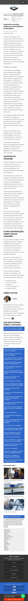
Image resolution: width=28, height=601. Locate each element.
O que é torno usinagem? (11, 448)
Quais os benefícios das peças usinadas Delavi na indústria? (12, 433)
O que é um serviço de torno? (12, 437)
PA (14, 521)
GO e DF (8, 521)
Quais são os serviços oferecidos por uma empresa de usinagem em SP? (13, 408)
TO (6, 526)
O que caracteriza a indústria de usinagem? (12, 416)
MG (7, 519)
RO (19, 524)
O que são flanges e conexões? (12, 381)
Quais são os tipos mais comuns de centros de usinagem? (13, 350)
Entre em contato (14, 570)
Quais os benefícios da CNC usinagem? (12, 388)
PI (14, 524)
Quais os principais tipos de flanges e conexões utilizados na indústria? (13, 384)
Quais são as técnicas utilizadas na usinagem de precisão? (13, 460)
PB (12, 524)
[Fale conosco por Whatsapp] (23, 596)
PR (13, 519)
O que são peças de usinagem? (12, 425)
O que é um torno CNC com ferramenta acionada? (11, 377)
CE (4, 521)
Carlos (12, 33)
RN (16, 524)
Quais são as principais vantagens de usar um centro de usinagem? (13, 328)
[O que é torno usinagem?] (14, 505)
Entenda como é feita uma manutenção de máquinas (13, 481)
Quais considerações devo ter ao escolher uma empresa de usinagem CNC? (14, 372)
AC (16, 521)
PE (20, 519)
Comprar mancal (15, 21)
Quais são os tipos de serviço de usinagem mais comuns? (13, 444)
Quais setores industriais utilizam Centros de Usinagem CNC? (13, 363)
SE (4, 526)
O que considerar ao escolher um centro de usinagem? (13, 354)
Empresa (14, 566)
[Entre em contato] (10, 67)
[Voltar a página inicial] (14, 8)
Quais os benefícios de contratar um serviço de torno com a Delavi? (14, 440)
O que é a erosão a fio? (10, 412)
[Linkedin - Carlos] (12, 319)
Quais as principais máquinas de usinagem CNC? (13, 367)
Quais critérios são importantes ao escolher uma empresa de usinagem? (13, 398)
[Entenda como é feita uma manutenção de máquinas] (14, 474)
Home (14, 562)
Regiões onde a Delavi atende (12, 516)
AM (11, 521)
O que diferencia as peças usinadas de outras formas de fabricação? (13, 429)
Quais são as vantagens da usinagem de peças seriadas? (12, 456)
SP (11, 519)
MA (5, 524)
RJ (4, 519)
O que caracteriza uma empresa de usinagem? (13, 393)
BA (22, 519)
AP (20, 521)
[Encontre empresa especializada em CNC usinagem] (14, 489)
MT (7, 524)
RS (18, 519)
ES (9, 519)
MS (10, 524)
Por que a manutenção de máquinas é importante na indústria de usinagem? (13, 421)
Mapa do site (14, 577)
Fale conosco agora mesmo (14, 599)
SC (15, 519)
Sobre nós (14, 574)
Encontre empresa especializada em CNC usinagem (14, 497)
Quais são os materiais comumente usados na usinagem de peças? (13, 452)
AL (18, 521)
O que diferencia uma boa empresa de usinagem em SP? (13, 403)
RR (21, 524)
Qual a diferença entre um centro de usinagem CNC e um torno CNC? (14, 358)
